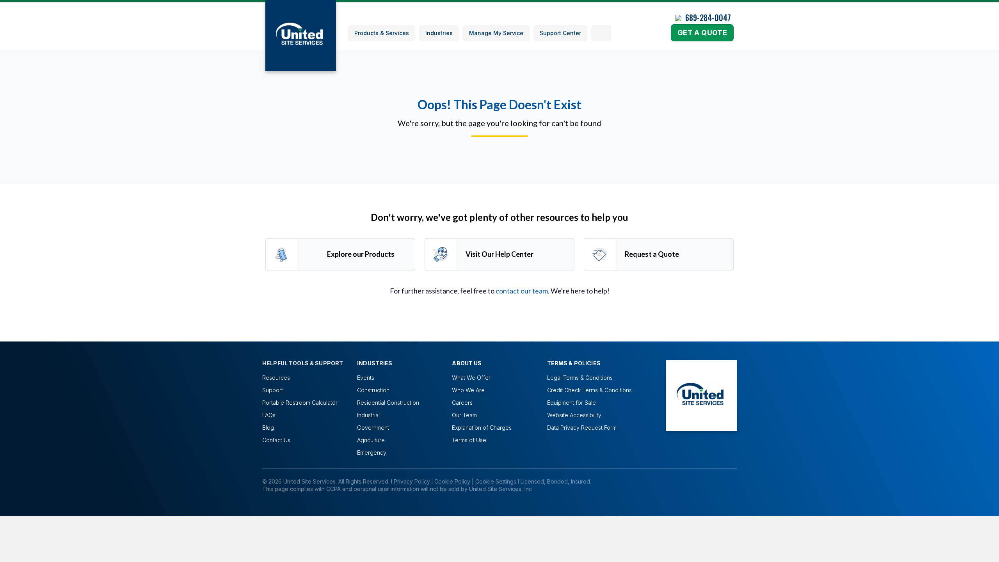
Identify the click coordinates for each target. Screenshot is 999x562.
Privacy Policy (412, 481)
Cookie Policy (452, 481)
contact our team (522, 290)
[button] (601, 33)
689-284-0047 (708, 17)
